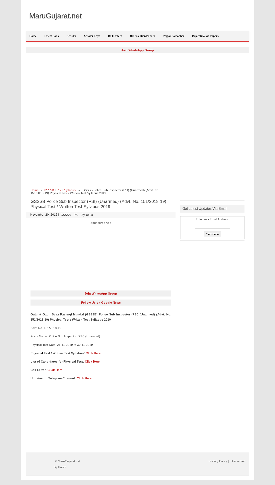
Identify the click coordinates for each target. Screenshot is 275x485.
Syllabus (70, 190)
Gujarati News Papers (205, 36)
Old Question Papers (142, 36)
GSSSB (49, 190)
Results (71, 36)
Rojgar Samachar (173, 36)
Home (33, 36)
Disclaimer (238, 461)
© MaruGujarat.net (67, 461)
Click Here (93, 353)
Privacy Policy (217, 461)
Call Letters (115, 36)
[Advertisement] (137, 86)
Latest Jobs (51, 36)
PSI (59, 190)
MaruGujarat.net (55, 16)
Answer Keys (92, 36)
